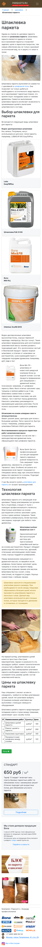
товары (13, 840)
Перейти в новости (21, 844)
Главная (5, 10)
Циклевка (19, 10)
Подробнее (21, 812)
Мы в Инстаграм (12, 943)
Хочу (5, 751)
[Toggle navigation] (37, 4)
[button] (21, 812)
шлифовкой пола (21, 86)
